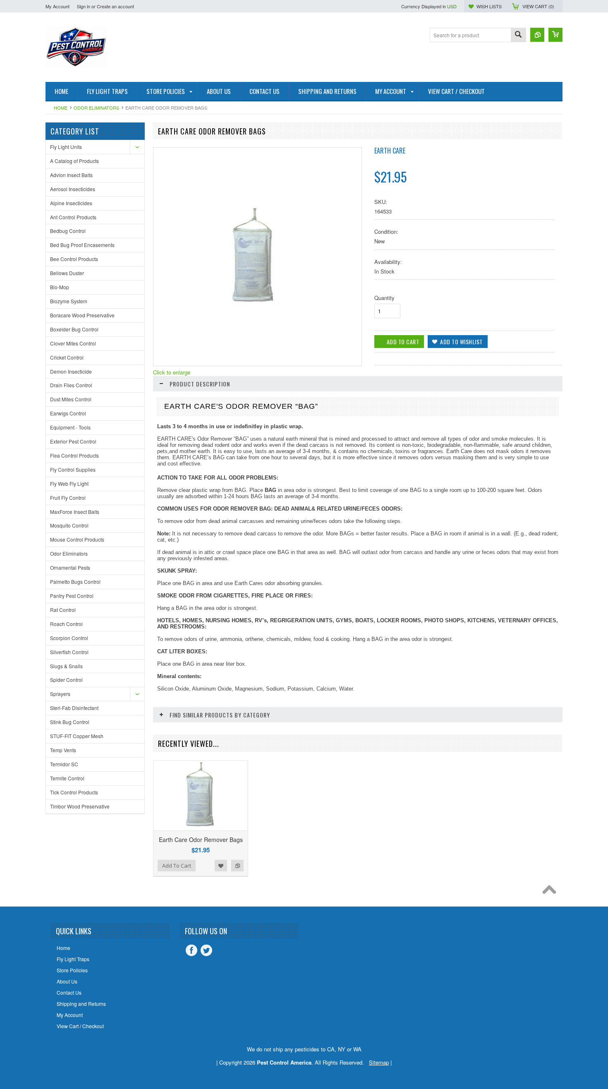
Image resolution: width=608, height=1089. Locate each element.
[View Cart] (555, 35)
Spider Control (66, 679)
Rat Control (63, 609)
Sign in (83, 6)
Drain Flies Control (71, 385)
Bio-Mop (59, 286)
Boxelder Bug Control (74, 329)
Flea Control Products (74, 455)
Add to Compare (237, 865)
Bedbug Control (68, 230)
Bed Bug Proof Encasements (82, 244)
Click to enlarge (171, 372)
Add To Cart (176, 865)
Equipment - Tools (70, 427)
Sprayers (60, 693)
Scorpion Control (69, 637)
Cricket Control (67, 357)
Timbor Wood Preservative (80, 806)
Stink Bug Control (69, 721)
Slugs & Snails (66, 665)
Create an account (115, 6)
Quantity (384, 298)
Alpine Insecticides (71, 202)
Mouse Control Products (77, 539)
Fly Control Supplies (73, 469)
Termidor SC (64, 764)
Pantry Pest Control (71, 595)
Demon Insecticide (71, 371)
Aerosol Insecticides (72, 188)
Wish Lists (489, 6)
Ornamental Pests (70, 567)
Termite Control (67, 778)
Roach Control (66, 623)
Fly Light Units (66, 146)
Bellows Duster (67, 272)
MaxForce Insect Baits (74, 511)
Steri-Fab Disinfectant (74, 707)
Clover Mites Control (73, 343)
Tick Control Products (74, 792)
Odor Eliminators (96, 107)
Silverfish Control (69, 651)
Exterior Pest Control (73, 441)
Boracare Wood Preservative (82, 315)
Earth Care (389, 151)
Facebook (191, 950)
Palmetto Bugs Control (75, 581)
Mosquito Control (69, 525)
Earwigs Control (68, 413)
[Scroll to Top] (551, 891)
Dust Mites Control (70, 399)
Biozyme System (68, 301)
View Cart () (538, 6)
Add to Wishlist (221, 865)
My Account (57, 6)
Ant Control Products (73, 217)
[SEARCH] (518, 35)
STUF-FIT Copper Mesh (76, 735)
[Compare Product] (537, 35)
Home (60, 107)
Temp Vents (63, 749)
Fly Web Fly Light (69, 483)
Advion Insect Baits (71, 174)
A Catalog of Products (74, 160)
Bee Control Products (74, 258)
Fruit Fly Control (68, 497)
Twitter (206, 950)
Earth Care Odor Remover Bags (201, 839)
